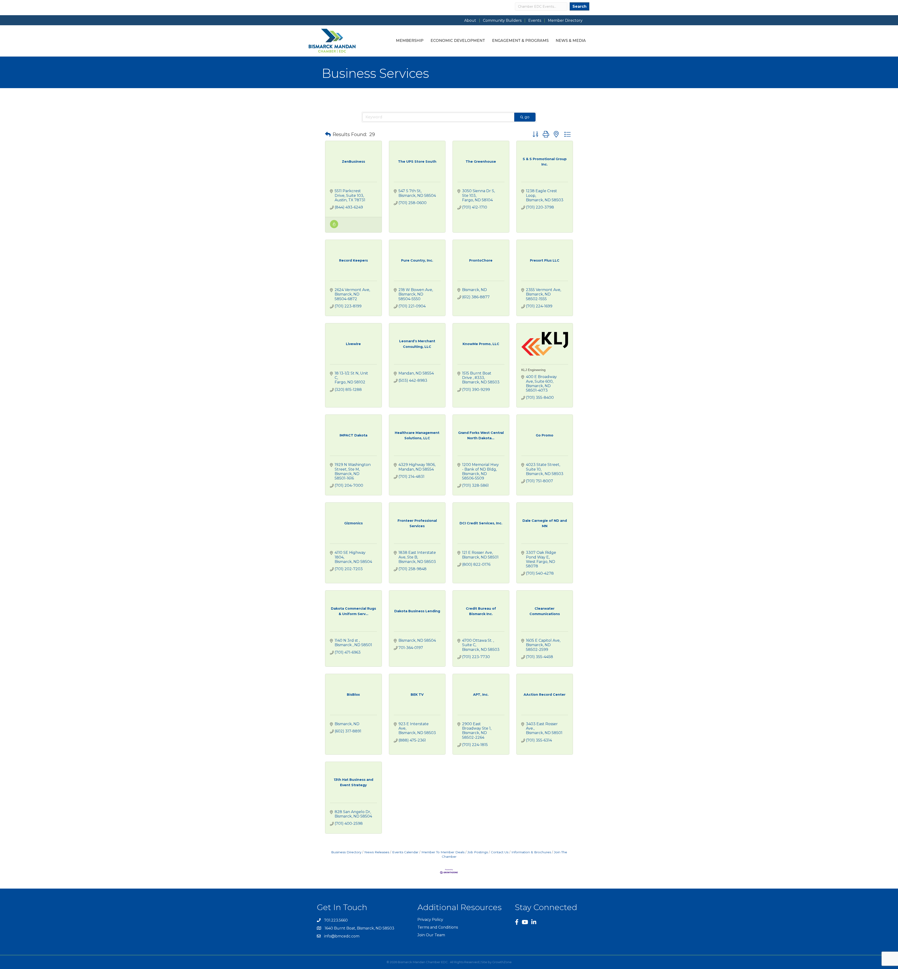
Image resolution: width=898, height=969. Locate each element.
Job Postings (477, 852)
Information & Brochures (531, 852)
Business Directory (346, 852)
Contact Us (499, 852)
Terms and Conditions (437, 927)
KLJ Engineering (533, 370)
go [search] (527, 117)
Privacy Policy (430, 919)
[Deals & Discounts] (334, 227)
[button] (328, 134)
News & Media (571, 40)
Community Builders (502, 20)
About (470, 20)
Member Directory (565, 20)
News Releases (376, 852)
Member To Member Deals (442, 852)
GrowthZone (502, 962)
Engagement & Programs (520, 40)
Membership (410, 40)
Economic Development (458, 40)
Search (579, 6)
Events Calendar (405, 852)
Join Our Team (431, 935)
